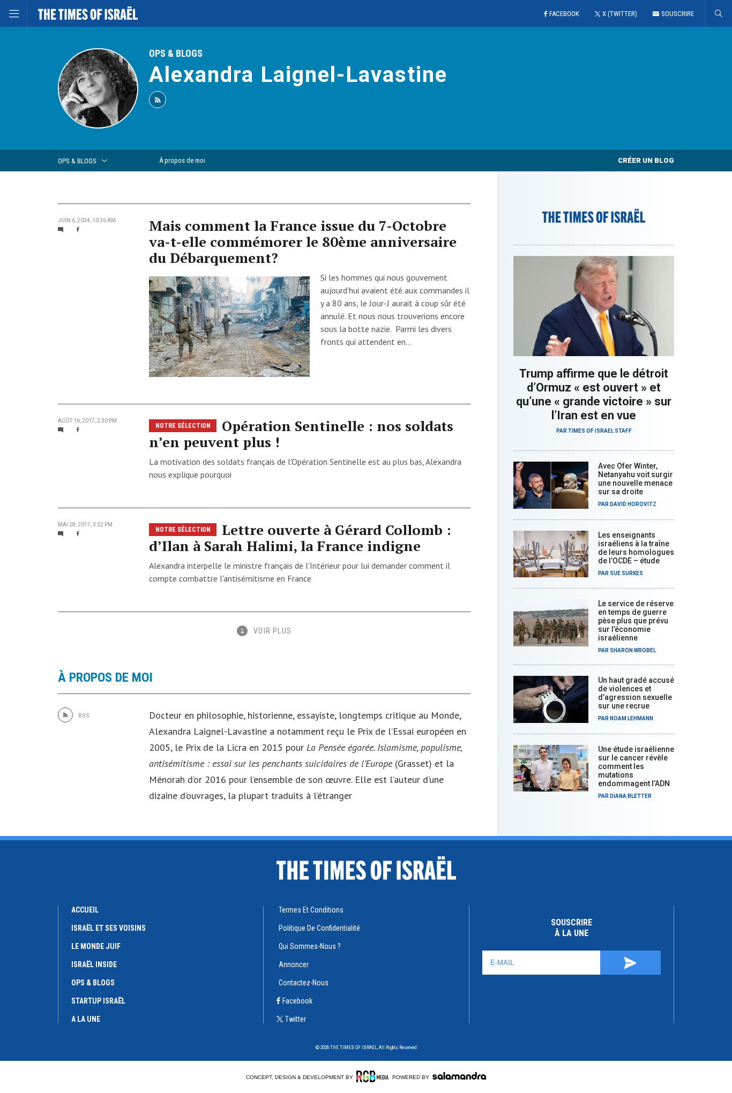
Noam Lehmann (631, 718)
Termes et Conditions (311, 910)
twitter (295, 1019)
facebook (297, 1001)
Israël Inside (94, 964)
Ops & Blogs (93, 982)
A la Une (85, 1019)
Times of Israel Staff (600, 431)
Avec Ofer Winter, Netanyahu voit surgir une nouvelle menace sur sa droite (635, 479)
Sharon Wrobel (633, 650)
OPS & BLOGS (176, 53)
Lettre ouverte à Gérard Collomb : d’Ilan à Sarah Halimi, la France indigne (300, 538)
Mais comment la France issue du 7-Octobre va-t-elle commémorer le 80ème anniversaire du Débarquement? (303, 241)
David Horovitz (633, 504)
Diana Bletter (631, 796)
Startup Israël (98, 1001)
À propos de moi (182, 160)
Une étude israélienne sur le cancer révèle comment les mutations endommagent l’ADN (636, 766)
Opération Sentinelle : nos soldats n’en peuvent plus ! (301, 434)
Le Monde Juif (96, 946)
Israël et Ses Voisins (108, 928)
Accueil (85, 910)
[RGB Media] (372, 1076)
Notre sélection (183, 425)
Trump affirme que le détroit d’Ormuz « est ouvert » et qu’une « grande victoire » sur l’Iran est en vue (593, 394)
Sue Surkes (626, 573)
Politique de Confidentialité (319, 928)
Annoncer (294, 964)
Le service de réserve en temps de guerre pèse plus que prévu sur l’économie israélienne (636, 620)
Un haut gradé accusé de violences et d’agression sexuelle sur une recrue (636, 693)
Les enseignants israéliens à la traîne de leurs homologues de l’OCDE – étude (636, 548)
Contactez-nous (303, 982)
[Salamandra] (459, 1076)
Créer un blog (646, 160)
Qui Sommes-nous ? (310, 946)
